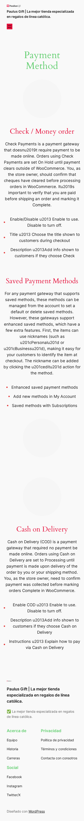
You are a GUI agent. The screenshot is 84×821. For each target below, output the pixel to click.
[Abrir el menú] (9, 26)
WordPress (36, 811)
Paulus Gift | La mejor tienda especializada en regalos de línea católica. (38, 695)
